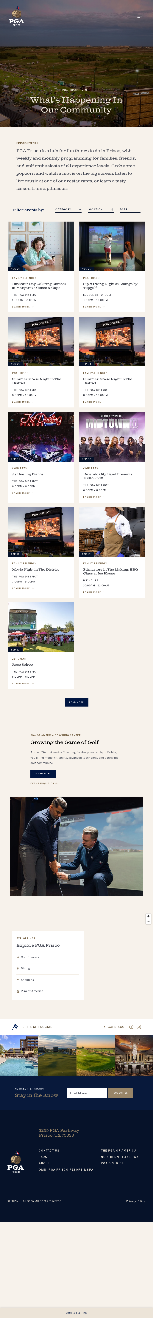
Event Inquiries (42, 783)
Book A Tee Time (77, 1313)
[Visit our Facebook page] (131, 1027)
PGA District (112, 1163)
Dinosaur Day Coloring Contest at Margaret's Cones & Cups (39, 286)
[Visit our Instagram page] (139, 1027)
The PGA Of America (119, 1150)
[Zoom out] (148, 921)
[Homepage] (16, 16)
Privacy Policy (135, 1201)
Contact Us (49, 1150)
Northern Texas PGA (120, 1156)
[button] (130, 210)
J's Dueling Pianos (27, 474)
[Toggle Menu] (140, 16)
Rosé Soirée (22, 665)
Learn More (43, 773)
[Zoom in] (148, 916)
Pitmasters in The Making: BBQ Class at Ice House (110, 571)
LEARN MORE (21, 307)
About (44, 1163)
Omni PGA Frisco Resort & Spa (66, 1169)
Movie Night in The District (35, 569)
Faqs (43, 1156)
